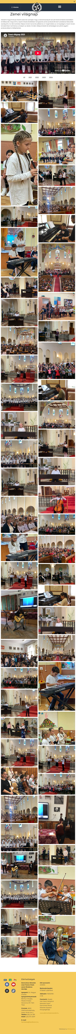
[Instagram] (7, 991)
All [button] (24, 77)
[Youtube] (13, 984)
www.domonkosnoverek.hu (49, 1013)
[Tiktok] (13, 991)
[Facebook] (7, 984)
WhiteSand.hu (71, 1029)
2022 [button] (37, 77)
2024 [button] (51, 77)
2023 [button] (44, 77)
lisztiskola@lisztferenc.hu (30, 1022)
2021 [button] (30, 77)
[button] (59, 6)
